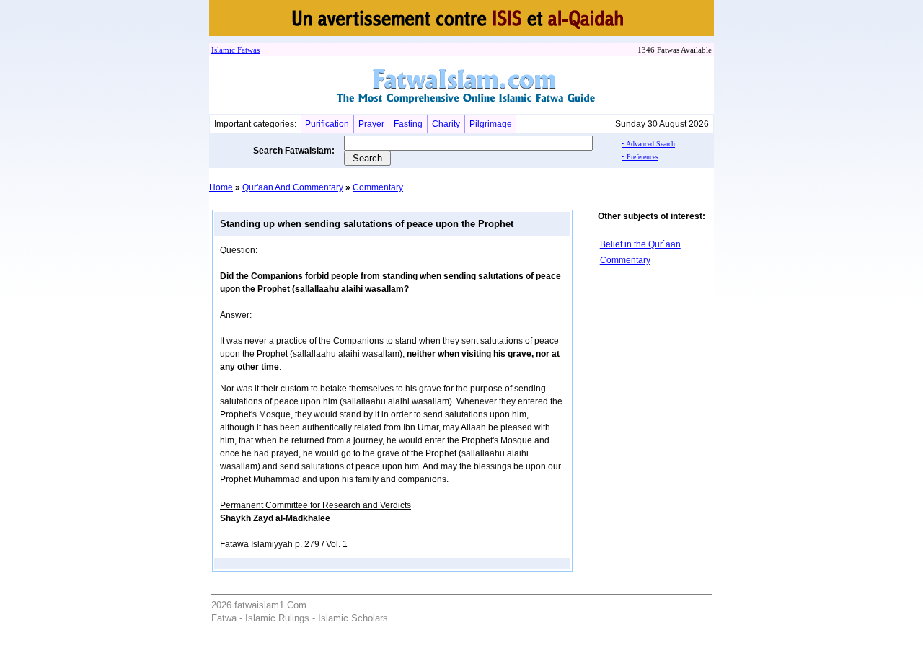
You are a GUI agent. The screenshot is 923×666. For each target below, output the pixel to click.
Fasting (408, 124)
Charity (446, 124)
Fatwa (246, 49)
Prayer (371, 124)
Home (221, 187)
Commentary (378, 187)
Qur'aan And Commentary (292, 187)
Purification (327, 124)
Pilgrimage (490, 124)
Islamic (223, 49)
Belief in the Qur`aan (640, 244)
